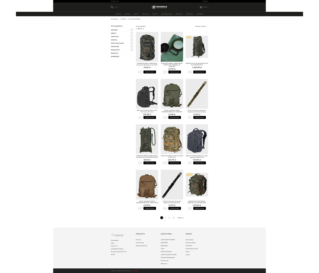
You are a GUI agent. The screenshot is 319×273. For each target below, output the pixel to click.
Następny (181, 217)
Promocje (138, 239)
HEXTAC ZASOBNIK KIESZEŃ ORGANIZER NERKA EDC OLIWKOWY (172, 111)
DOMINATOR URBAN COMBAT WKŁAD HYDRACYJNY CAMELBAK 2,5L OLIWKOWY (172, 65)
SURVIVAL (114, 40)
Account (190, 234)
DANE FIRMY (164, 242)
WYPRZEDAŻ (115, 56)
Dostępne (204, 26)
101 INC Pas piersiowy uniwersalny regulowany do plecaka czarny (172, 201)
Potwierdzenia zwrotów (192, 248)
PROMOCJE (114, 53)
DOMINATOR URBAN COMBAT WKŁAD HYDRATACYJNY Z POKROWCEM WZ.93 (147, 156)
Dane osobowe (189, 239)
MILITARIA (114, 30)
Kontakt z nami (115, 1)
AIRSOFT (113, 33)
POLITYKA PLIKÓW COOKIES (169, 254)
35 (174, 217)
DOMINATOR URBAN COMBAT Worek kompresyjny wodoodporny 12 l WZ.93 (147, 64)
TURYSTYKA (115, 36)
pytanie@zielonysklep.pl (117, 248)
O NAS (162, 248)
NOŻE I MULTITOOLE (117, 43)
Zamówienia (189, 245)
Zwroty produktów (190, 242)
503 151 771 (114, 246)
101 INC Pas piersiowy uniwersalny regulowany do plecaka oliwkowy (197, 111)
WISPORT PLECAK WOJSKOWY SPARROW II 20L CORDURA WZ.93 (197, 201)
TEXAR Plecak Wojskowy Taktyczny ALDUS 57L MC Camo (172, 156)
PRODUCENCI (115, 50)
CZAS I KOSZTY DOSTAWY (168, 239)
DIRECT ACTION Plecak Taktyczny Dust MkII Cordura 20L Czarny (147, 111)
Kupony (188, 254)
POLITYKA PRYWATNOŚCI (168, 257)
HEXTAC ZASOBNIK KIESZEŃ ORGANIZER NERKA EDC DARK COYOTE (147, 201)
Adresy (187, 251)
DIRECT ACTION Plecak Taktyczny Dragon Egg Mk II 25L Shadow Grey (197, 156)
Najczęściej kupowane (141, 245)
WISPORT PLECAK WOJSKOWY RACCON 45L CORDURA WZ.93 (197, 64)
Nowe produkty (140, 242)
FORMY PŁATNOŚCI (166, 251)
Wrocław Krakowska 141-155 (118, 251)
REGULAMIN (164, 245)
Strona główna (116, 26)
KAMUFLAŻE (115, 46)
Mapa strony (164, 263)
